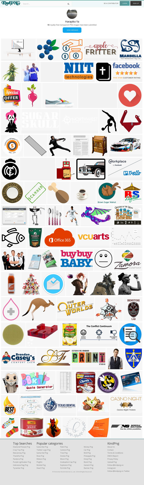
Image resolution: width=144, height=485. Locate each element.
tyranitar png (18, 468)
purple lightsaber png (22, 462)
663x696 (24, 81)
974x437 (84, 346)
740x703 (70, 295)
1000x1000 (98, 269)
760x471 (48, 247)
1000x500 (111, 179)
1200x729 (68, 81)
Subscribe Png (42, 447)
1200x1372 (6, 81)
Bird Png (87, 453)
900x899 (124, 393)
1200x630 (81, 415)
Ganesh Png (88, 465)
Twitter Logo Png (43, 450)
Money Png (88, 447)
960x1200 (5, 437)
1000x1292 (26, 295)
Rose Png (40, 456)
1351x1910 (111, 369)
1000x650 (33, 225)
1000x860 (66, 437)
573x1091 (60, 393)
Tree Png (64, 453)
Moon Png (64, 459)
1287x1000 (24, 437)
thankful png (18, 456)
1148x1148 (101, 393)
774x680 (122, 346)
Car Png (87, 450)
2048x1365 (122, 295)
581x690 (60, 179)
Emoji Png (88, 459)
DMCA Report (112, 456)
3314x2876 (23, 415)
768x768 (103, 132)
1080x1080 (124, 60)
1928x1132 (24, 393)
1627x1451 (75, 203)
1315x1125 (53, 155)
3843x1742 (48, 415)
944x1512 (5, 415)
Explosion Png (65, 465)
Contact (110, 450)
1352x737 (82, 107)
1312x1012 (6, 225)
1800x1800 (6, 346)
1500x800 (5, 60)
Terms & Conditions (115, 453)
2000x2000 (99, 320)
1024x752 (117, 269)
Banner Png (88, 468)
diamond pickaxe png (21, 447)
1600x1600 (6, 179)
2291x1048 (61, 320)
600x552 (27, 155)
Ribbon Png (41, 459)
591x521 (44, 81)
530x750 (25, 107)
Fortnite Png (65, 468)
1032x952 (91, 437)
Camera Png (65, 450)
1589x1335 (6, 247)
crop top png (18, 450)
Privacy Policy (112, 459)
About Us (111, 447)
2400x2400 (52, 203)
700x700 (5, 155)
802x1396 (5, 132)
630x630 (45, 295)
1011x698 (25, 320)
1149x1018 (94, 295)
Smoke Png (64, 456)
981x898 (100, 203)
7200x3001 (88, 60)
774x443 (114, 247)
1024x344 (64, 132)
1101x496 (75, 369)
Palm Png (64, 447)
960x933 (5, 203)
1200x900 (118, 225)
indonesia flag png (20, 465)
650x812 (5, 107)
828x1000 (129, 369)
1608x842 (24, 179)
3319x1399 (26, 132)
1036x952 (31, 269)
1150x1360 (95, 155)
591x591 (126, 203)
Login (124, 3)
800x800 (50, 225)
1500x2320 (128, 320)
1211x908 (81, 247)
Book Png (88, 462)
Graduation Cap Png (68, 462)
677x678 (121, 107)
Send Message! (72, 30)
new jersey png (19, 453)
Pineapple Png (89, 456)
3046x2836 (41, 60)
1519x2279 (68, 225)
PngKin (39, 462)
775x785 (5, 320)
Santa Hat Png (42, 453)
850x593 (116, 81)
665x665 (5, 393)
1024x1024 (47, 107)
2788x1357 (41, 369)
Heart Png (41, 468)
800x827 (123, 132)
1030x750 (80, 179)
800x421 (64, 269)
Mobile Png (41, 465)
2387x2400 (29, 203)
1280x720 (113, 155)
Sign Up (136, 3)
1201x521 (114, 415)
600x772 (76, 155)
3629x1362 (6, 369)
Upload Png (112, 462)
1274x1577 (100, 81)
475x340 (5, 269)
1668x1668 (65, 60)
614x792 (49, 437)
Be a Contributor (111, 3)
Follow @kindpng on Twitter (118, 471)
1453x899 (84, 225)
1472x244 (114, 437)
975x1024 (31, 247)
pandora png (18, 459)
